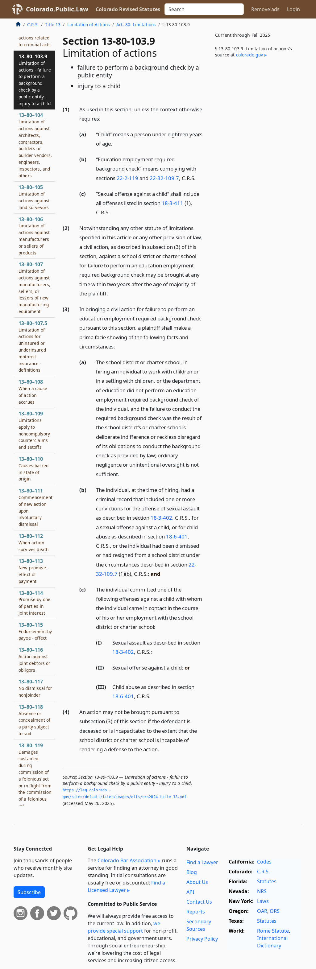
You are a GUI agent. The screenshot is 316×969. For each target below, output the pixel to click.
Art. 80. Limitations (136, 24)
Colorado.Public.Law (57, 9)
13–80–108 (33, 391)
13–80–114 (34, 603)
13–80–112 (33, 542)
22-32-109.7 (164, 178)
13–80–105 (34, 197)
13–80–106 (34, 236)
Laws (263, 901)
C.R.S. (33, 24)
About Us (197, 882)
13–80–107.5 (33, 346)
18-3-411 (172, 203)
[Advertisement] (256, 110)
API (190, 892)
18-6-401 (177, 536)
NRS (262, 891)
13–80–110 (33, 469)
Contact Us (199, 901)
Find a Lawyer (202, 862)
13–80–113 (33, 571)
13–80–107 (34, 287)
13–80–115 (35, 631)
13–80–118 (34, 719)
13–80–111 (35, 507)
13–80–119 (35, 775)
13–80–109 (34, 430)
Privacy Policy (202, 938)
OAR (262, 911)
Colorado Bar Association (127, 860)
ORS (275, 911)
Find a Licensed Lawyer (126, 886)
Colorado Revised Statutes (128, 9)
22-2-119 (127, 178)
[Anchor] (104, 118)
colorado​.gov (249, 55)
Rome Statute (273, 930)
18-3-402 (161, 517)
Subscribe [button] (29, 892)
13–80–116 (35, 659)
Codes (264, 861)
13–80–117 (35, 688)
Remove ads (265, 9)
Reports (195, 911)
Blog (191, 872)
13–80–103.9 (35, 79)
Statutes (266, 881)
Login (293, 9)
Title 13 (52, 24)
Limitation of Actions (88, 24)
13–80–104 (35, 145)
